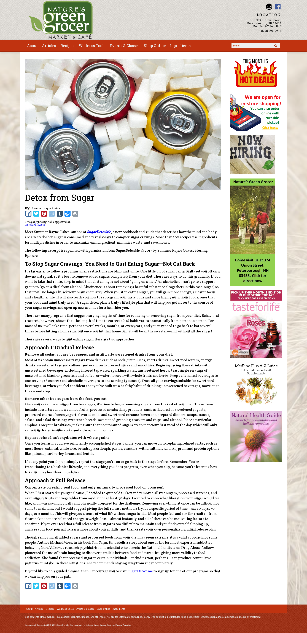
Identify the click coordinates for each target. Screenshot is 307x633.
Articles (49, 45)
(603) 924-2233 (271, 31)
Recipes (67, 45)
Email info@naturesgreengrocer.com (269, 7)
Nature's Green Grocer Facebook (278, 7)
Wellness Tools (92, 45)
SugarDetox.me (140, 571)
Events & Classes (124, 45)
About (32, 45)
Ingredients (180, 45)
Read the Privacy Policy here (120, 625)
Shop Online (155, 45)
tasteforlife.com (35, 225)
